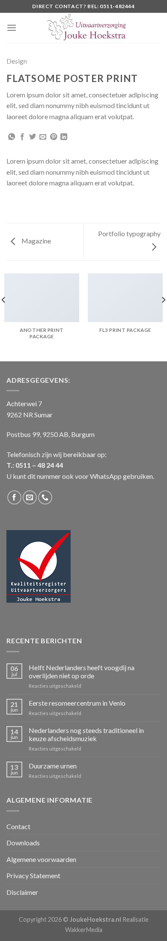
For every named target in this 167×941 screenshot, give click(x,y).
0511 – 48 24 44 (39, 465)
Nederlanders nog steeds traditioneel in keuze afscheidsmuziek (86, 734)
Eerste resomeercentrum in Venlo (77, 703)
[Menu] (11, 27)
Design (16, 61)
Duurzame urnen (53, 766)
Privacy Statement (33, 875)
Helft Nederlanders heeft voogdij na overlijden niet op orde (81, 671)
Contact (18, 826)
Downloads (23, 842)
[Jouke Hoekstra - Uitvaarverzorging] (88, 28)
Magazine (35, 241)
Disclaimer (22, 892)
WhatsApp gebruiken (121, 476)
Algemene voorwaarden (41, 859)
